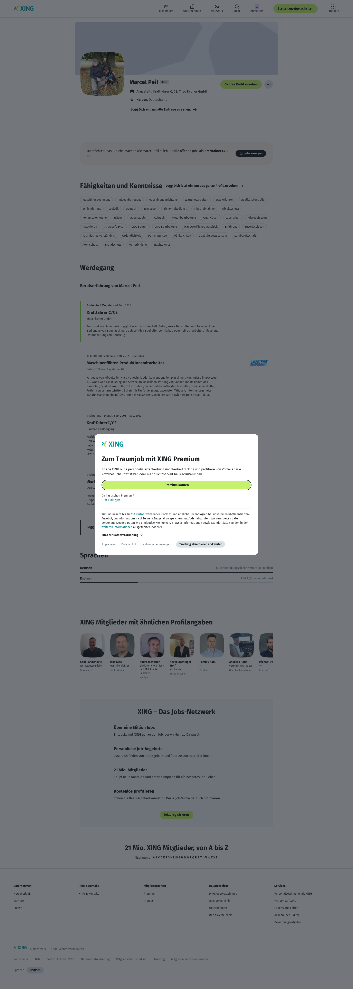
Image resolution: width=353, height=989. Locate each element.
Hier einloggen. (111, 500)
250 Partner (138, 514)
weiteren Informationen (117, 527)
